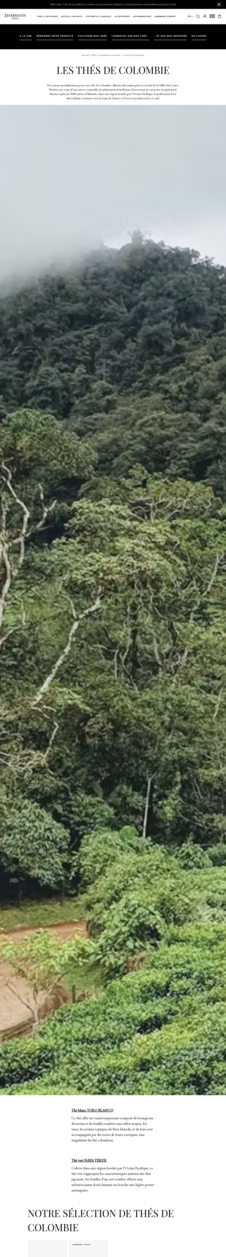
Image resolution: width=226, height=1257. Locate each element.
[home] (15, 16)
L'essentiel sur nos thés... (110, 55)
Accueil (85, 55)
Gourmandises (142, 16)
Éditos (94, 55)
